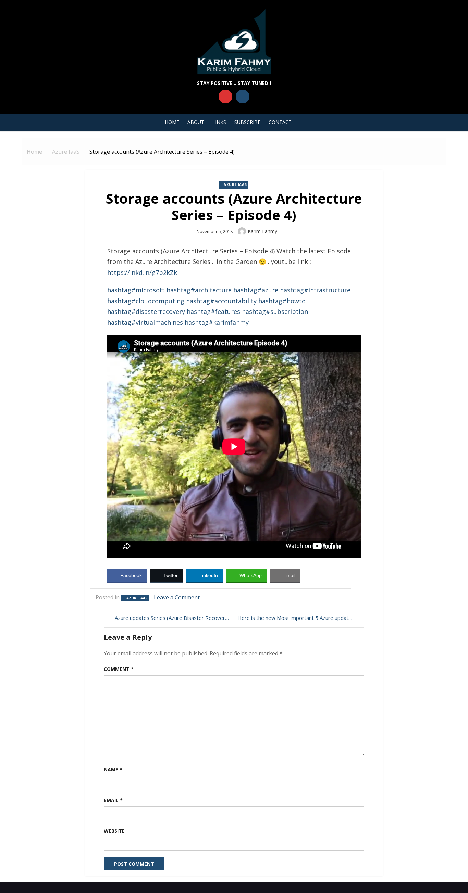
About (195, 122)
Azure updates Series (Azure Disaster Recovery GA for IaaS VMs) (173, 617)
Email (113, 800)
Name (113, 769)
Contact (280, 122)
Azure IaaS (235, 184)
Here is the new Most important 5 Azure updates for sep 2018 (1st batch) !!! (298, 617)
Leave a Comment (177, 597)
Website (114, 831)
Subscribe (247, 122)
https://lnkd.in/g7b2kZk (142, 272)
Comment (119, 669)
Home (172, 122)
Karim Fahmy (262, 231)
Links (219, 122)
